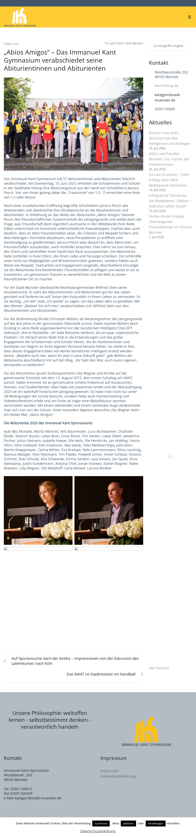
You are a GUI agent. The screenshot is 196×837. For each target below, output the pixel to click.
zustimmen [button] (101, 823)
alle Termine (159, 668)
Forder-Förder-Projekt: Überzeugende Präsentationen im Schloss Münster (170, 224)
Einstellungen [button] (155, 823)
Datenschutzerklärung (118, 776)
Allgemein (11, 43)
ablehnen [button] (128, 823)
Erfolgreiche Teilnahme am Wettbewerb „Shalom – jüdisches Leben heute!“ (170, 200)
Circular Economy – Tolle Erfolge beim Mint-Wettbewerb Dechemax (169, 180)
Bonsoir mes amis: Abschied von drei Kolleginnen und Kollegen (169, 138)
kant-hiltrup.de (166, 85)
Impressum (109, 770)
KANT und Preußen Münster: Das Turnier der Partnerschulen (169, 159)
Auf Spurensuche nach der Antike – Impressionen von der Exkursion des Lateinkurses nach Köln (75, 661)
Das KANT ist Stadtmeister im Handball (101, 674)
